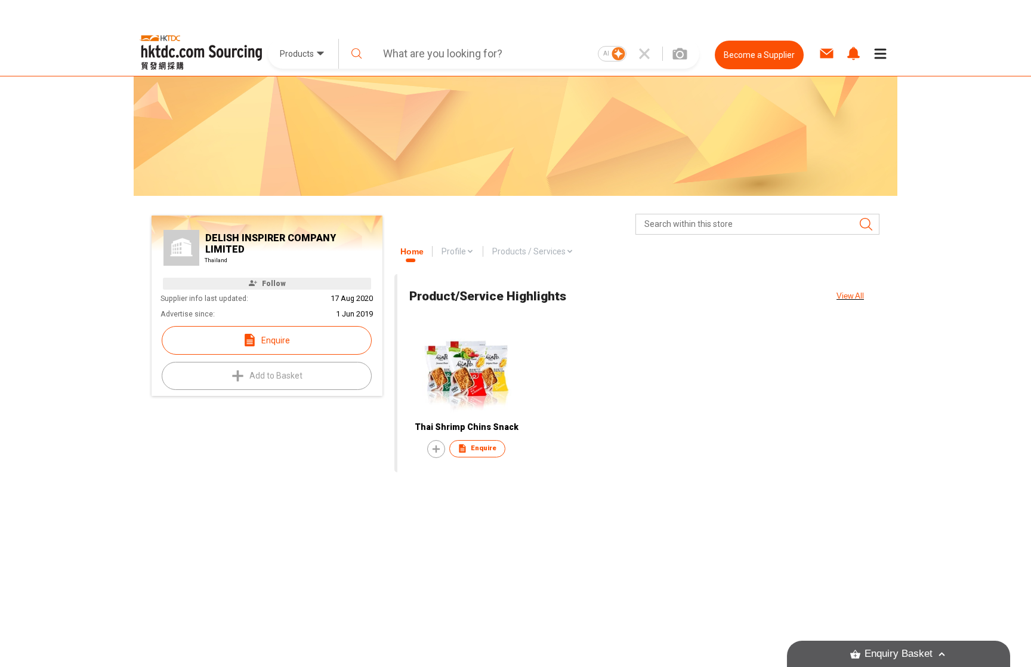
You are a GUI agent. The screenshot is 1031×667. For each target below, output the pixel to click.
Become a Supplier (759, 55)
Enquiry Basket (899, 653)
